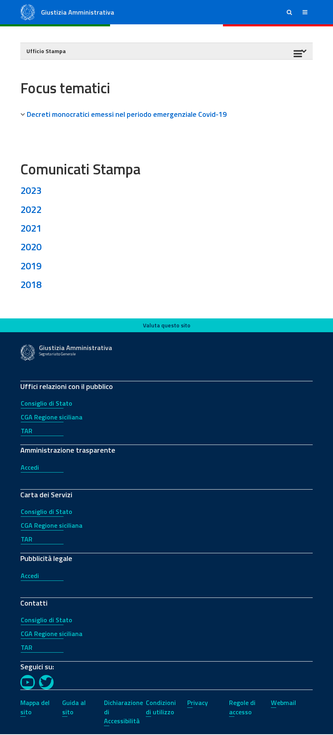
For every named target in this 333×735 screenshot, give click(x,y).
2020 (30, 246)
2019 (30, 265)
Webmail (283, 702)
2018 (30, 284)
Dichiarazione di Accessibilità (123, 712)
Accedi (30, 467)
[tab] (166, 114)
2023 (30, 190)
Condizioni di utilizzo (161, 707)
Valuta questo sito (166, 325)
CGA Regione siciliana (51, 417)
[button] (289, 12)
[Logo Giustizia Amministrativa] (27, 11)
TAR (26, 431)
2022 (30, 209)
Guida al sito (74, 707)
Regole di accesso (242, 707)
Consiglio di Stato (46, 403)
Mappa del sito (35, 707)
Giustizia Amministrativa (77, 12)
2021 (30, 228)
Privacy (197, 702)
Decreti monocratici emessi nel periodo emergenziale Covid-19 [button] (127, 114)
